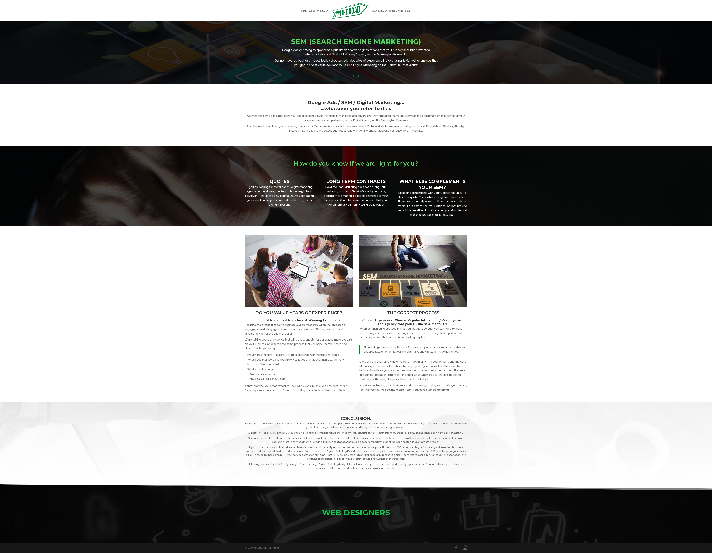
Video (408, 10)
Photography (396, 10)
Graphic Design (379, 10)
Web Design (322, 10)
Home (304, 10)
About (312, 10)
